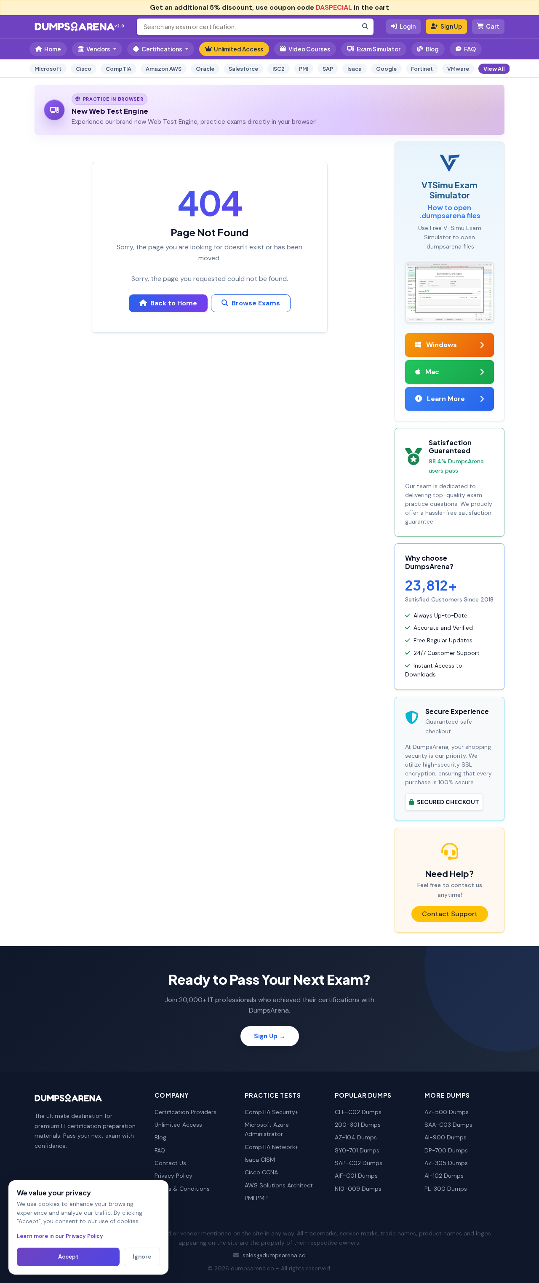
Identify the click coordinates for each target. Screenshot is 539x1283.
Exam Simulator (378, 49)
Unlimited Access (238, 49)
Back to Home (173, 303)
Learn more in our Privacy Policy (60, 1236)
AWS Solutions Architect (279, 1185)
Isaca (354, 68)
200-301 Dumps (358, 1124)
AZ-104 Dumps (356, 1137)
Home (52, 49)
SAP (328, 68)
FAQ (470, 49)
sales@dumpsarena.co (274, 1255)
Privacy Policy (173, 1175)
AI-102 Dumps (444, 1175)
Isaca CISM (260, 1159)
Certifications (161, 49)
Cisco (83, 68)
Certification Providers (185, 1112)
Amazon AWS (163, 68)
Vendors (98, 49)
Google (386, 68)
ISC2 (278, 68)
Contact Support (450, 913)
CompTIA (118, 68)
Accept (68, 1256)
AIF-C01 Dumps (356, 1175)
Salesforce (243, 68)
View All (494, 68)
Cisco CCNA (261, 1172)
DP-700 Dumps (446, 1150)
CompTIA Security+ (271, 1112)
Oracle (205, 68)
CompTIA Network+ (271, 1147)
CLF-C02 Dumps (358, 1112)
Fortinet (422, 68)
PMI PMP (256, 1198)
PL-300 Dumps (445, 1188)
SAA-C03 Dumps (448, 1124)
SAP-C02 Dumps (358, 1163)
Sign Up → (270, 1036)
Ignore (142, 1256)
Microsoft (48, 68)
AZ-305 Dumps (446, 1163)
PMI (303, 68)
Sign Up (451, 26)
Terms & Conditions (182, 1188)
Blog (432, 49)
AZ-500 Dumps (446, 1112)
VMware (458, 68)
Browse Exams (256, 303)
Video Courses (309, 49)
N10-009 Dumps (358, 1188)
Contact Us (170, 1163)
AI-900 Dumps (445, 1137)
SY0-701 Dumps (357, 1150)
